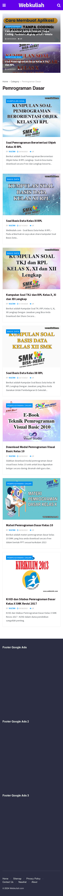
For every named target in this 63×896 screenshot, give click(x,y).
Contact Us (8, 881)
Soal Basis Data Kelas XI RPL (24, 221)
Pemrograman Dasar (31, 81)
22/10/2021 (23, 225)
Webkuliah (31, 5)
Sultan (12, 151)
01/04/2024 (23, 304)
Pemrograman (13, 27)
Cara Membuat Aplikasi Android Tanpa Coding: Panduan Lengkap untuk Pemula (28, 32)
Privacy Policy (33, 878)
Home (5, 81)
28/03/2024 (11, 39)
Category (15, 81)
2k (20, 39)
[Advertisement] (31, 684)
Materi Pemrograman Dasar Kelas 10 (29, 525)
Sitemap (17, 878)
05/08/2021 (23, 608)
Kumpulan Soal (14, 57)
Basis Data (13, 179)
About (34, 881)
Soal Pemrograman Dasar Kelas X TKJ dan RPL (27, 63)
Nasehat (22, 881)
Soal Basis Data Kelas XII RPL (24, 373)
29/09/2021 (11, 69)
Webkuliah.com (17, 888)
